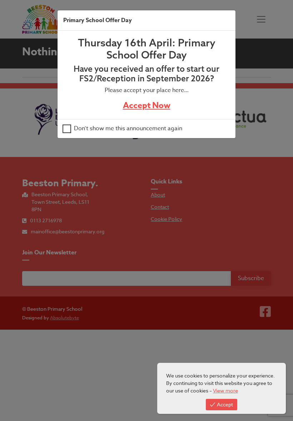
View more (225, 390)
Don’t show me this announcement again (128, 128)
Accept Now (146, 105)
